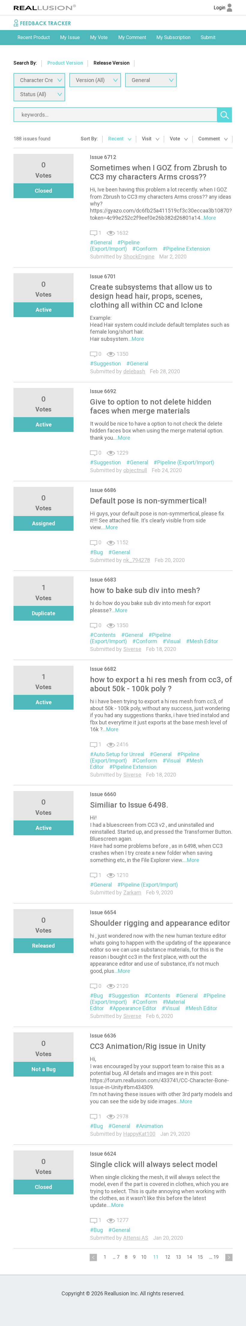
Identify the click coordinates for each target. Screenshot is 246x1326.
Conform (146, 249)
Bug (98, 552)
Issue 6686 (103, 490)
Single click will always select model (154, 1164)
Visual (173, 641)
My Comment (132, 37)
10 (143, 1257)
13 (178, 1257)
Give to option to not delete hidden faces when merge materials (151, 406)
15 (200, 1257)
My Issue (70, 37)
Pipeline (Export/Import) (115, 245)
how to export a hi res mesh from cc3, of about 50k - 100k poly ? (161, 684)
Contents (105, 635)
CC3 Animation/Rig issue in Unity (148, 1046)
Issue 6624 (103, 1153)
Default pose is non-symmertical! (148, 500)
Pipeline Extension (188, 249)
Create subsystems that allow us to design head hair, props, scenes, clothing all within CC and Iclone (151, 296)
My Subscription (173, 37)
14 (189, 1257)
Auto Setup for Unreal (119, 754)
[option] (34, 37)
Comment (209, 139)
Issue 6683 (103, 579)
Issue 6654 (103, 912)
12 (167, 1257)
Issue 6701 (103, 276)
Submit (208, 37)
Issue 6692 (103, 391)
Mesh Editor (204, 641)
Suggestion (107, 363)
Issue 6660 (103, 794)
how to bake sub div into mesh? (145, 590)
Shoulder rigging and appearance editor (160, 922)
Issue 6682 (103, 669)
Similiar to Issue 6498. (129, 804)
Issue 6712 (103, 157)
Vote (175, 139)
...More (208, 218)
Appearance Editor (134, 1008)
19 (216, 1257)
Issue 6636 (103, 1035)
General (103, 242)
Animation (151, 1126)
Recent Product (33, 37)
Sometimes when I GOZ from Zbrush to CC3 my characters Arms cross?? (158, 172)
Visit (147, 139)
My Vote (99, 37)
